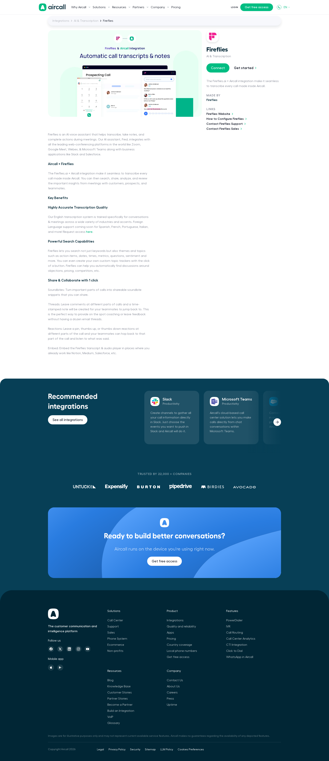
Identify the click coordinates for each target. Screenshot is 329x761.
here (89, 231)
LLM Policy (166, 749)
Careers (172, 692)
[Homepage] (52, 7)
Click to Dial (234, 650)
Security (135, 749)
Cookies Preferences (191, 749)
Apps (170, 632)
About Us (173, 686)
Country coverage (179, 644)
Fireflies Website (218, 113)
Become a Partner (120, 704)
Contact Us (175, 680)
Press (170, 698)
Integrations (61, 20)
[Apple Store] (51, 667)
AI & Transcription (86, 20)
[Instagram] (78, 649)
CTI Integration (236, 644)
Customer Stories (119, 692)
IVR (228, 626)
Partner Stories (117, 698)
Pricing (175, 7)
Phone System (117, 638)
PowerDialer (234, 620)
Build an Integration (120, 710)
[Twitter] (60, 649)
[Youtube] (88, 649)
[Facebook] (51, 649)
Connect (218, 68)
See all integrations (68, 420)
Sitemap (150, 749)
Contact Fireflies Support (224, 123)
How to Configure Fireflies (225, 118)
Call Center (115, 620)
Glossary (113, 723)
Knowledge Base (119, 686)
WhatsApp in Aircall (239, 657)
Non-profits (115, 650)
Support (113, 626)
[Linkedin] (69, 649)
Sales (111, 632)
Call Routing (234, 632)
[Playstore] (60, 667)
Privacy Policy (117, 749)
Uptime (172, 704)
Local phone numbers (182, 650)
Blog (110, 680)
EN (285, 7)
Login (234, 7)
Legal (100, 749)
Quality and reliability (181, 626)
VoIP (110, 716)
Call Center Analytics (240, 638)
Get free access (256, 7)
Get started (243, 68)
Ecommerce (115, 644)
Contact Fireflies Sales (222, 128)
